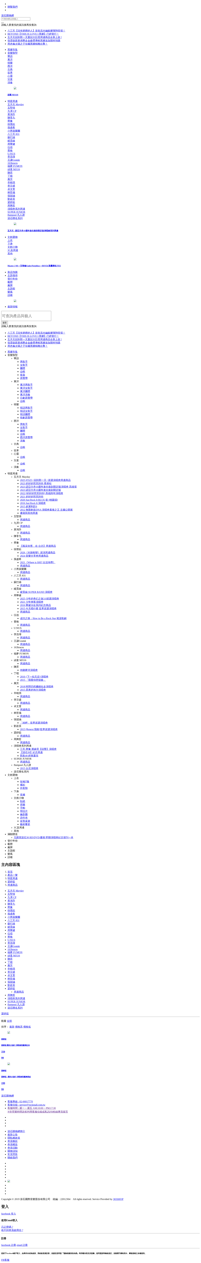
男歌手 (24, 361)
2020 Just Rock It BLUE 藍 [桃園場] (39, 500)
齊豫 (10, 907)
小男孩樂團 (14, 917)
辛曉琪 (11, 968)
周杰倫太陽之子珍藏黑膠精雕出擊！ (28, 43)
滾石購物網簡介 (16, 1131)
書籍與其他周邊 (29, 513)
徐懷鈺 (11, 910)
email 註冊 (22, 1245)
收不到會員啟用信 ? (12, 1230)
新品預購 (13, 272)
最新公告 (13, 1134)
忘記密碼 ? (7, 1227)
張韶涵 (11, 982)
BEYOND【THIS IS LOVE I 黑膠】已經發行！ (33, 34)
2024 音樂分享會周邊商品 (34, 555)
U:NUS (11, 940)
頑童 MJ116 (14, 955)
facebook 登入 (8, 1213)
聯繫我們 (13, 6)
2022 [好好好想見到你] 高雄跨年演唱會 (41, 493)
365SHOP (118, 1199)
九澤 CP (12, 897)
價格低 (27, 1026)
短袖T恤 (24, 781)
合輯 (22, 371)
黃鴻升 (11, 900)
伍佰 (10, 933)
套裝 (22, 374)
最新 (11, 1026)
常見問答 (13, 1154)
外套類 (24, 788)
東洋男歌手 (26, 384)
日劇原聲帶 (26, 397)
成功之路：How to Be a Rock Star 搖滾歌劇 (43, 618)
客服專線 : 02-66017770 (20, 1101)
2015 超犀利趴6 (28, 506)
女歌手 (24, 365)
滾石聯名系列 (15, 1007)
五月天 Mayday (16, 890)
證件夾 (24, 817)
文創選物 (13, 237)
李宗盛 (11, 972)
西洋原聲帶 (26, 437)
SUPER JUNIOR (16, 1001)
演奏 (22, 440)
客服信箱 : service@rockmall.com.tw (26, 1104)
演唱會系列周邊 (16, 998)
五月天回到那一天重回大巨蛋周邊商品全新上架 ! (35, 37)
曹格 (10, 936)
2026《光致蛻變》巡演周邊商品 (37, 552)
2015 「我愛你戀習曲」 (33, 680)
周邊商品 (25, 519)
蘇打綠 (11, 923)
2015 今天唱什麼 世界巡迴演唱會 (38, 608)
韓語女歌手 (26, 411)
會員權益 (13, 1144)
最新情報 (13, 306)
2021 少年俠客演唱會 (31, 602)
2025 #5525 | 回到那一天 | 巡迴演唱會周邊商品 (45, 480)
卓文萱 (11, 975)
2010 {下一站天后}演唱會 (34, 676)
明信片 (24, 811)
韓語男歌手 (26, 407)
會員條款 (13, 1141)
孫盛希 (11, 913)
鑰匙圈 (24, 814)
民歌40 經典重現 (29, 755)
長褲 (22, 794)
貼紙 (22, 801)
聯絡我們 (13, 1157)
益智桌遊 (25, 821)
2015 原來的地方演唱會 (33, 689)
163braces (13, 949)
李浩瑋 (11, 943)
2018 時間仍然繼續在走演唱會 (36, 686)
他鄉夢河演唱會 (29, 670)
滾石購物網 (7, 15)
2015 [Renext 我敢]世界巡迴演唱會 (39, 729)
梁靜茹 (11, 881)
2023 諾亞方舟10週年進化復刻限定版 (40, 490)
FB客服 (5, 1260)
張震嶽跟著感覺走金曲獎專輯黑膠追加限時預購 (34, 40)
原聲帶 (24, 378)
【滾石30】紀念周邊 (31, 752)
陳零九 (11, 904)
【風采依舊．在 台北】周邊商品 (38, 546)
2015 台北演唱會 (29, 768)
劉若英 (11, 985)
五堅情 (11, 894)
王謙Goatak (14, 946)
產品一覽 (13, 875)
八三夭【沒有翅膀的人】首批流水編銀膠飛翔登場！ (36, 30)
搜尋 (5, 323)
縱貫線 (11, 927)
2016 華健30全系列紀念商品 (35, 605)
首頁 (10, 871)
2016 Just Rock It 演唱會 (33, 503)
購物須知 (13, 1151)
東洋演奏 (25, 394)
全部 (9, 1021)
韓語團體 (25, 414)
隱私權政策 (14, 1138)
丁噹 (10, 962)
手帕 (22, 807)
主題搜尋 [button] (13, 275)
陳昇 (10, 959)
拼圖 (22, 804)
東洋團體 (25, 391)
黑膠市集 (13, 49)
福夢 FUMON (15, 952)
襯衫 (22, 784)
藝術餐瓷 (25, 824)
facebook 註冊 (8, 1245)
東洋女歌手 (26, 388)
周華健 (11, 930)
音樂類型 (13, 53)
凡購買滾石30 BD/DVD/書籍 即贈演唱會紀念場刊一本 (43, 837)
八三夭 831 (13, 920)
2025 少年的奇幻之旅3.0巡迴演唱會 (39, 598)
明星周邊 (13, 101)
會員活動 (13, 1147)
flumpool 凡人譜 (16, 1004)
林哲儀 (11, 978)
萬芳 (10, 965)
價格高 (19, 1026)
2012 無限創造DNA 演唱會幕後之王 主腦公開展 (46, 509)
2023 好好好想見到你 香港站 (36, 483)
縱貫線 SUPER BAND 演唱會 (36, 592)
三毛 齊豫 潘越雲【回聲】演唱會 (38, 749)
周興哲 (11, 995)
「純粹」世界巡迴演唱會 (34, 722)
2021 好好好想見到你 (31, 496)
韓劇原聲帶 (26, 417)
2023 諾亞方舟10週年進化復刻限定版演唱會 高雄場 (48, 486)
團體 (22, 368)
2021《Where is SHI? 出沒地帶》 (37, 562)
